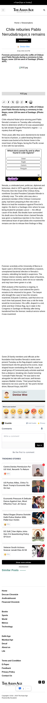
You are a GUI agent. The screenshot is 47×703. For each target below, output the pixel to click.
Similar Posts (10, 570)
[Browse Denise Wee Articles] (6, 394)
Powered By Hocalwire (9, 698)
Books (5, 612)
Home (4, 591)
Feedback (6, 668)
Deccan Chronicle (10, 594)
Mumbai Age (7, 640)
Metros (5, 623)
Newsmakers (23, 40)
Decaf (4, 644)
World (4, 619)
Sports (5, 615)
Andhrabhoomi (9, 598)
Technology (7, 627)
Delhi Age (6, 636)
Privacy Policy (8, 672)
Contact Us (7, 676)
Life (3, 651)
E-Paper (5, 664)
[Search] (44, 10)
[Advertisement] (23, 245)
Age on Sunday (25, 2)
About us (6, 647)
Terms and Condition (11, 661)
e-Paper (16, 2)
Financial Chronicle (11, 602)
